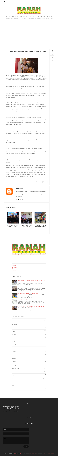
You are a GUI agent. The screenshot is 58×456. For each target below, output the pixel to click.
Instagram (14, 267)
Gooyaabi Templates (49, 453)
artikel (13, 321)
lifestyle (14, 351)
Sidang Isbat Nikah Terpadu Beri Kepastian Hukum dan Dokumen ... (26, 227)
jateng (13, 341)
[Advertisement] (29, 34)
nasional (14, 358)
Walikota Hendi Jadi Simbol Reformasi (26, 287)
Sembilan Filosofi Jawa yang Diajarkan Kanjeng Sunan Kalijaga (31, 280)
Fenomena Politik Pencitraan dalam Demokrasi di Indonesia (30, 306)
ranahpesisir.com (16, 453)
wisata (13, 388)
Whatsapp (14, 268)
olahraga (14, 361)
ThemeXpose (32, 453)
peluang (14, 365)
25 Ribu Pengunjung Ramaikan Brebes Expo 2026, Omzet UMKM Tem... (12, 227)
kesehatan (14, 344)
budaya (13, 331)
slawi (13, 378)
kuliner (13, 348)
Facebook (14, 265)
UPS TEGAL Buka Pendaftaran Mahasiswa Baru (28, 293)
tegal (13, 385)
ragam (13, 371)
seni (13, 375)
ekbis (13, 337)
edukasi (14, 334)
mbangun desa (15, 354)
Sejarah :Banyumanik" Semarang (24, 299)
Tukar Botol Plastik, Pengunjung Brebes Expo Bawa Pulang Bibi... (40, 227)
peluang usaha (15, 368)
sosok (13, 382)
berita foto (14, 324)
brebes (13, 327)
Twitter (14, 270)
